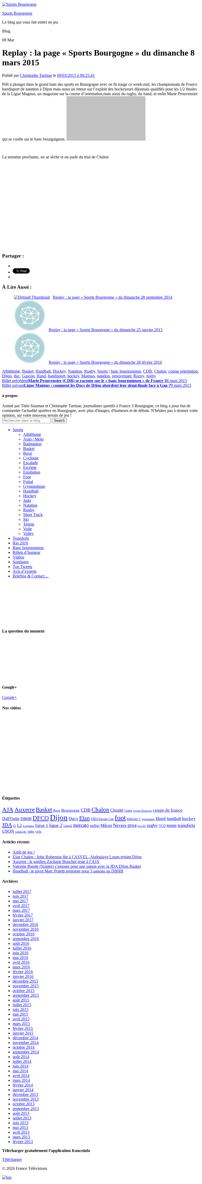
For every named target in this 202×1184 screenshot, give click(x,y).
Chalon (160, 371)
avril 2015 (21, 1019)
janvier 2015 (23, 1033)
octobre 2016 (23, 934)
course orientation (183, 371)
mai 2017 (20, 901)
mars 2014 (21, 1080)
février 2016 (23, 971)
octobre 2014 (23, 1047)
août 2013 (21, 1113)
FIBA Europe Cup (102, 819)
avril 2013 (21, 1132)
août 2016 (21, 943)
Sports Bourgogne (17, 13)
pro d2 (142, 825)
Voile (27, 529)
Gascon (28, 376)
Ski (26, 519)
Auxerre (24, 809)
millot (94, 825)
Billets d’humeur (26, 552)
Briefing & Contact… (31, 576)
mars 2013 (21, 1137)
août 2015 (21, 1000)
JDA (7, 825)
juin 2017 (20, 896)
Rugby (89, 371)
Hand (41, 376)
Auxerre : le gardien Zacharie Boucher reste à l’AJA (56, 861)
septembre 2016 (26, 938)
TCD (162, 826)
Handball (43, 371)
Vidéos (18, 557)
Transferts (21, 538)
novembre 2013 (26, 1099)
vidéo (30, 831)
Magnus (88, 376)
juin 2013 (20, 1123)
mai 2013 (20, 1127)
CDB (147, 371)
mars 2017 (21, 910)
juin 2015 (20, 1009)
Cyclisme (31, 458)
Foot (27, 477)
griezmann (148, 819)
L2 (19, 825)
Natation (75, 371)
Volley (28, 533)
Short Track (33, 514)
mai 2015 (20, 1014)
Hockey (59, 371)
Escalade (30, 462)
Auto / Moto (33, 439)
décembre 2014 (25, 1038)
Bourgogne (70, 810)
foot (120, 818)
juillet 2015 (22, 1005)
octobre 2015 (23, 990)
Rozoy (138, 376)
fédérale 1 (134, 819)
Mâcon (106, 825)
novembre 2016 (26, 929)
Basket (27, 371)
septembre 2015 (26, 995)
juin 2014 (20, 1066)
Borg (56, 810)
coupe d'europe (142, 810)
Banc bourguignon (28, 547)
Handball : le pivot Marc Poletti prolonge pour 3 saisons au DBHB (68, 871)
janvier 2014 (23, 1089)
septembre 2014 (26, 1052)
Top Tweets (22, 566)
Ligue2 (67, 826)
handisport (56, 376)
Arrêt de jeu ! (24, 852)
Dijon (7, 376)
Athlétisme (11, 371)
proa (132, 825)
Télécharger (12, 1159)
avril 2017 (21, 905)
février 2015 (23, 1028)
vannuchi (20, 831)
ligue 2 (55, 825)
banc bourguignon (126, 371)
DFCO (41, 818)
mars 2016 (21, 967)
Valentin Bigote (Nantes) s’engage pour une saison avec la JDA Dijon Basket (77, 866)
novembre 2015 (26, 986)
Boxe (27, 453)
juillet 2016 (22, 948)
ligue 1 (41, 825)
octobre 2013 (23, 1104)
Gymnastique (34, 486)
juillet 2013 (22, 1118)
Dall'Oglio (10, 818)
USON (8, 831)
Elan (84, 818)
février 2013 (23, 1141)
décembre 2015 (25, 981)
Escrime (30, 467)
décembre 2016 (25, 924)
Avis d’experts (25, 571)
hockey (73, 376)
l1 (14, 826)
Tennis (28, 524)
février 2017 (23, 915)
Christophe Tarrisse (36, 75)
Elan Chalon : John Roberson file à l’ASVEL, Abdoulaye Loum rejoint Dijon (77, 857)
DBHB (26, 818)
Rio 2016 (20, 543)
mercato (81, 825)
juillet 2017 (22, 891)
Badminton (32, 444)
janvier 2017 (23, 920)
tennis (171, 825)
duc (17, 376)
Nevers (120, 825)
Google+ (9, 697)
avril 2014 (21, 1075)
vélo (38, 831)
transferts (186, 825)
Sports (102, 371)
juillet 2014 (22, 1061)
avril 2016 (21, 962)
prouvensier (121, 376)
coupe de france (168, 810)
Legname (28, 825)
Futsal (28, 481)
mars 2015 (21, 1023)
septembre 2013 (26, 1108)
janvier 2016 (23, 976)
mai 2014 (20, 1071)
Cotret (128, 810)
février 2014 (23, 1085)
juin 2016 (20, 953)
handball (174, 818)
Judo (27, 500)
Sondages (21, 562)
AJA (7, 809)
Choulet (116, 810)
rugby (151, 376)
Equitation (31, 472)
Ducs (73, 818)
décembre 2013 (25, 1094)
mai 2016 (20, 957)
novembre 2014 (26, 1042)
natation (103, 376)
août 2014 (21, 1056)
